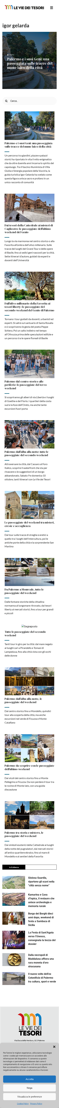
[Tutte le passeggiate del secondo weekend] (29, 626)
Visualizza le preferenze (29, 1096)
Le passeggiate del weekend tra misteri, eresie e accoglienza (29, 524)
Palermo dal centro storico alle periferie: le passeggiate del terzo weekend (26, 384)
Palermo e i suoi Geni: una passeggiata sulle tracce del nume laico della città (29, 63)
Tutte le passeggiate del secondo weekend (25, 633)
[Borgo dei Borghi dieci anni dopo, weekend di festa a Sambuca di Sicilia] (13, 918)
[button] (54, 1046)
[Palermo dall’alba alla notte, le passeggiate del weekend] (29, 681)
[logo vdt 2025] (24, 6)
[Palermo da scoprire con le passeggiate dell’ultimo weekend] (29, 748)
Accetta (30, 1079)
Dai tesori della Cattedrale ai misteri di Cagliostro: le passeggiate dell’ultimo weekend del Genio (29, 228)
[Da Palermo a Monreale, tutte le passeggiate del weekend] (29, 572)
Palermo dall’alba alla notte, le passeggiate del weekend (23, 700)
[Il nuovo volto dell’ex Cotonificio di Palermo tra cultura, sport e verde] (13, 978)
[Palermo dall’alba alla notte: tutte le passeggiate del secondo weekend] (29, 434)
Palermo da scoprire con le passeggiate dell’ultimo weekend (29, 767)
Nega (29, 1088)
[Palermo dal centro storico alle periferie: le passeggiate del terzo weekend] (29, 364)
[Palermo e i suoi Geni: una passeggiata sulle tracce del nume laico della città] (29, 125)
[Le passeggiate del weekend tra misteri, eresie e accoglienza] (29, 505)
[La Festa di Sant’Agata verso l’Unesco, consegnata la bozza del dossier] (13, 940)
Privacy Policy (36, 1104)
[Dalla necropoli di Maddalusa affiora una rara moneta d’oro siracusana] (13, 959)
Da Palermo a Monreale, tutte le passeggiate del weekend (24, 591)
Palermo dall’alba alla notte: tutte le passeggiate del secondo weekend (26, 453)
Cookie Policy (23, 1104)
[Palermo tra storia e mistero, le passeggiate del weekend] (29, 815)
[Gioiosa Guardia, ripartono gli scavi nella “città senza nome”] (13, 882)
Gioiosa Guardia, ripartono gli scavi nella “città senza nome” (41, 881)
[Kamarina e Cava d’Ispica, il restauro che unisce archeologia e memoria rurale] (13, 899)
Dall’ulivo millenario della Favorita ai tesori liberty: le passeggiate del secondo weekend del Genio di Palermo (29, 306)
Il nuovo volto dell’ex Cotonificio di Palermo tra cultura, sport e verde (42, 977)
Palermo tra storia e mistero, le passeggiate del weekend (24, 834)
